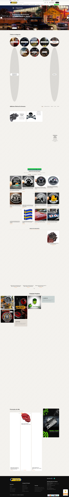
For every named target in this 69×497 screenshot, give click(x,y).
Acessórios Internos (24, 50)
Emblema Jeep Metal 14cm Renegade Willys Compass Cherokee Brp (36, 477)
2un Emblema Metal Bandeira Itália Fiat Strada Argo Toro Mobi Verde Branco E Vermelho (15, 231)
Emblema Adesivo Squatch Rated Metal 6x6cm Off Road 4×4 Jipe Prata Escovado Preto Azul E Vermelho (52, 196)
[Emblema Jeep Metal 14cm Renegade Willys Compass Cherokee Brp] (37, 448)
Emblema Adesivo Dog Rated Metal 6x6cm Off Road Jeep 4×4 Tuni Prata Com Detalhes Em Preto (27, 197)
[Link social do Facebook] (51, 487)
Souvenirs (34, 60)
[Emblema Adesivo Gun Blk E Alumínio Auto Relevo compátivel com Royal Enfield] (28, 266)
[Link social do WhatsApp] (54, 487)
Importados (24, 60)
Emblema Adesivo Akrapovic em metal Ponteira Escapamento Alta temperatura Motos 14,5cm (14, 477)
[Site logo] (13, 2)
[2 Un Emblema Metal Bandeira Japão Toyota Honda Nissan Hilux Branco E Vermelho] (53, 223)
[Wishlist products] (47, 2)
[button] (1, 22)
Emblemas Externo (24, 493)
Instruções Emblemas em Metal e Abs (39, 496)
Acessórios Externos (14, 50)
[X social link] (53, 487)
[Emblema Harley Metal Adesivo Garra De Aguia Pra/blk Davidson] (53, 245)
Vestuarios (44, 60)
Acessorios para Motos (25, 496)
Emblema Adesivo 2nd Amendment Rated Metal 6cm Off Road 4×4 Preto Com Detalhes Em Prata (40, 197)
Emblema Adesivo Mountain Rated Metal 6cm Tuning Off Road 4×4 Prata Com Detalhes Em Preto (40, 214)
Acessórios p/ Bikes (34, 50)
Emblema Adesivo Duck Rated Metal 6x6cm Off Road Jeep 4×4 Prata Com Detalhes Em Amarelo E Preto (52, 214)
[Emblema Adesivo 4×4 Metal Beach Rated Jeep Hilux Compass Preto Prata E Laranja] (16, 191)
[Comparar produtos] (45, 2)
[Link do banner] (18, 125)
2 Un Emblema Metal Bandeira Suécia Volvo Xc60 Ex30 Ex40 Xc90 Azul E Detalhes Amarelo (27, 231)
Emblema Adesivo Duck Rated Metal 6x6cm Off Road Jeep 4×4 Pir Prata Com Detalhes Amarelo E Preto (27, 214)
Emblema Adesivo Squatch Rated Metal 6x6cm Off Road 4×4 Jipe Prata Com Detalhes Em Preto (15, 214)
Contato (11, 496)
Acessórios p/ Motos (44, 50)
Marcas (54, 83)
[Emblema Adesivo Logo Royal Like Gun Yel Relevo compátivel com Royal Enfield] (16, 266)
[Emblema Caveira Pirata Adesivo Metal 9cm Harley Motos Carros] (41, 266)
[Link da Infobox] (46, 0)
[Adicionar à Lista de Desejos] (21, 185)
